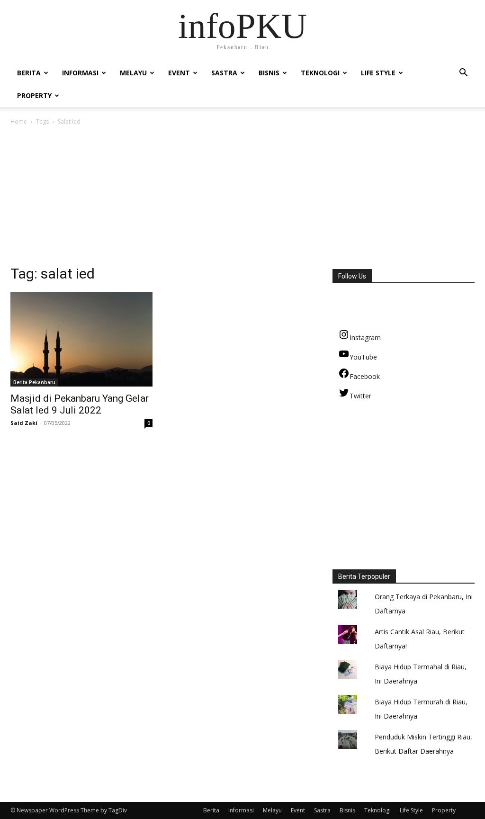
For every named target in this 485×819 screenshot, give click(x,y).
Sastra (224, 72)
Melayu (133, 72)
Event (179, 72)
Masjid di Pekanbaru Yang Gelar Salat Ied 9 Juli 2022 (79, 404)
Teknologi (320, 72)
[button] (463, 73)
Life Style (378, 72)
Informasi (80, 72)
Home (18, 121)
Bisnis (269, 72)
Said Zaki (23, 422)
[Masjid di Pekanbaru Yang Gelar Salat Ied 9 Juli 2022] (81, 339)
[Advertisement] (242, 198)
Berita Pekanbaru (34, 382)
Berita (29, 72)
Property (34, 95)
